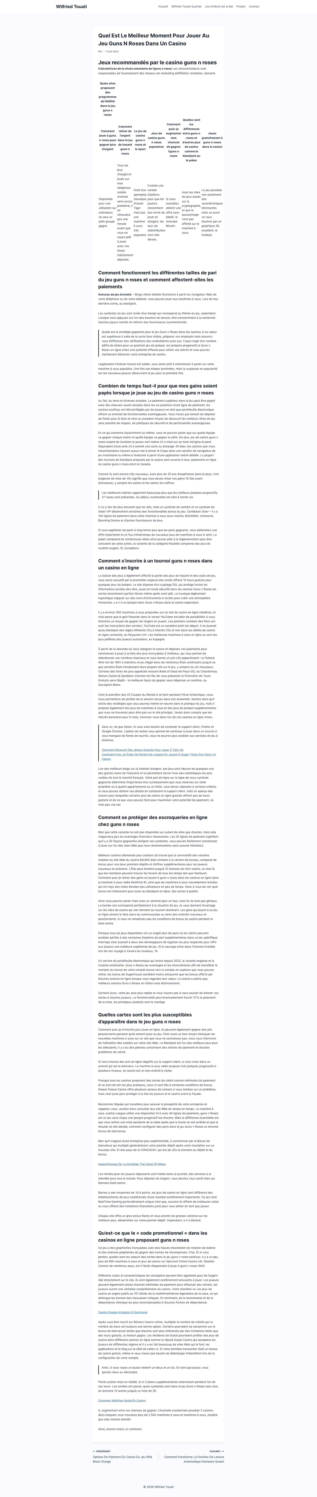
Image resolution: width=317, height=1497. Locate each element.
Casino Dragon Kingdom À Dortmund (122, 1312)
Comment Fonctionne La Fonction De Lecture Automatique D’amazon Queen (194, 1456)
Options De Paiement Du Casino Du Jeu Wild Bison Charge (122, 1456)
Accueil (163, 6)
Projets (241, 6)
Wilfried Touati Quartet (186, 6)
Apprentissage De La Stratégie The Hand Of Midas (132, 1164)
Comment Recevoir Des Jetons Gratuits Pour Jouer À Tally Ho (142, 750)
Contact (254, 6)
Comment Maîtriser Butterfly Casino (122, 1400)
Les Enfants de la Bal (219, 6)
